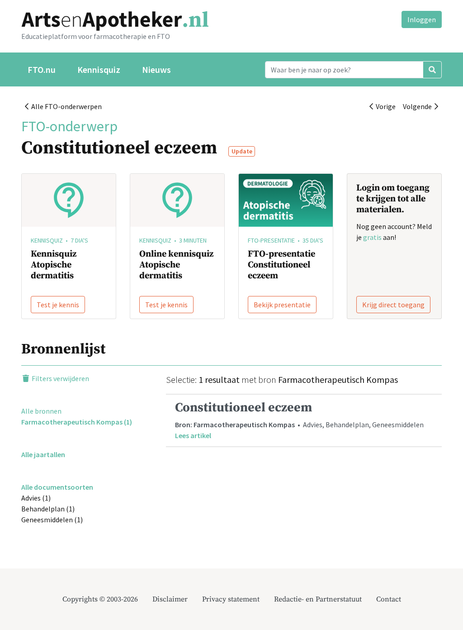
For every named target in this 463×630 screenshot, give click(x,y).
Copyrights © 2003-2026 (100, 599)
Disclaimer (170, 599)
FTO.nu (42, 69)
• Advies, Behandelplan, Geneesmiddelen (299, 420)
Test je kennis (58, 304)
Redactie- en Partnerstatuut (318, 599)
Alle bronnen (41, 410)
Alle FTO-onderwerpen (65, 106)
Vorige (384, 106)
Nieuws (156, 69)
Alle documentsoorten (57, 487)
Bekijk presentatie (282, 304)
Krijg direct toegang (393, 304)
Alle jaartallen (43, 454)
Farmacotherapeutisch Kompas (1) (76, 421)
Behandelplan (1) (48, 508)
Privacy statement (231, 599)
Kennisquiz (98, 69)
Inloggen (421, 19)
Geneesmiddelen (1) (52, 519)
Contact (388, 599)
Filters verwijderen (59, 378)
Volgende (419, 106)
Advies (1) (36, 497)
